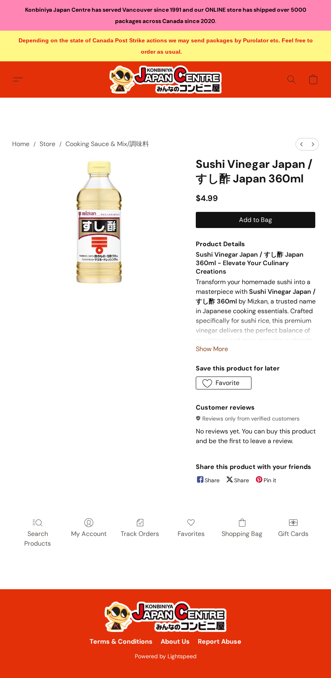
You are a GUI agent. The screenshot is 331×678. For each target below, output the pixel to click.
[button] (165, 79)
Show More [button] (212, 349)
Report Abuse (219, 641)
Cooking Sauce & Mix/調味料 (107, 144)
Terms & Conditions (121, 641)
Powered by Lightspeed (166, 656)
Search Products (37, 538)
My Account (89, 533)
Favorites (191, 533)
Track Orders (140, 533)
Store (47, 144)
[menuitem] (301, 144)
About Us (175, 641)
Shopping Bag (242, 533)
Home (20, 144)
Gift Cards (293, 533)
